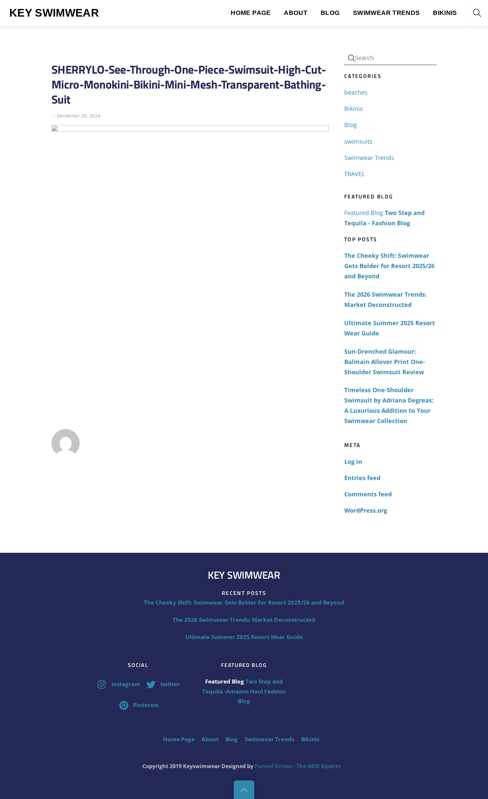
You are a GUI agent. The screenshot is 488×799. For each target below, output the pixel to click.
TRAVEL (354, 174)
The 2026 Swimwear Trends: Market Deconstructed (385, 299)
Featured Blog (363, 213)
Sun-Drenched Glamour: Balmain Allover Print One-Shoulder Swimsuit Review (384, 361)
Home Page (251, 12)
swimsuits (358, 141)
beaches (355, 92)
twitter (169, 684)
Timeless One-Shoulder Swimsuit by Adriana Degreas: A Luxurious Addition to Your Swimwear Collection (389, 405)
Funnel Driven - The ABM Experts (298, 766)
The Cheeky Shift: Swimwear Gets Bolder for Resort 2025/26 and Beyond (389, 266)
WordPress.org (365, 510)
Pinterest (145, 705)
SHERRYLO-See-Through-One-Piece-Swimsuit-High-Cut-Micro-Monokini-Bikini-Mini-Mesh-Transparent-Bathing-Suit (188, 84)
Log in (353, 462)
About (295, 12)
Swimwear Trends (386, 12)
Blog (330, 12)
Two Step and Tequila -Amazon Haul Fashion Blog (244, 691)
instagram (125, 684)
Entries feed (362, 478)
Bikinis (445, 12)
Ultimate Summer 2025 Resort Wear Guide (389, 328)
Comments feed (368, 494)
